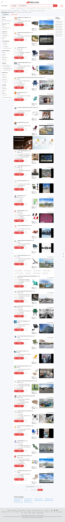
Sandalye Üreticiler (27, 500)
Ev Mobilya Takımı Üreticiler (49, 498)
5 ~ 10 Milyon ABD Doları (7, 66)
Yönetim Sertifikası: (17, 446)
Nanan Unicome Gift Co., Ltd (23, 180)
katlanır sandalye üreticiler (20, 8)
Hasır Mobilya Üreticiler (59, 21)
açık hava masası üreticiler (41, 8)
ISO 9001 (4, 55)
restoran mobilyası (27, 270)
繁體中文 (17, 511)
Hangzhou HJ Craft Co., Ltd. (23, 351)
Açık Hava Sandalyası (19, 273)
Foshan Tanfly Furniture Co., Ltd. (24, 255)
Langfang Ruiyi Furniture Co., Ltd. (24, 165)
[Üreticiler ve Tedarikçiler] (32, 2)
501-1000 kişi (5, 80)
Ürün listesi (5, 14)
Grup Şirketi (4, 37)
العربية (56, 511)
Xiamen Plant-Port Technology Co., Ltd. (25, 425)
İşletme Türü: (16, 50)
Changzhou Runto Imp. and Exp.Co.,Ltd (25, 410)
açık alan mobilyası (46, 270)
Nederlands (60, 511)
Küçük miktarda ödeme (7, 48)
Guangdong (5, 88)
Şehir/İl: (15, 22)
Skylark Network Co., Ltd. (22, 440)
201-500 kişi (4, 79)
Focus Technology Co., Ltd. (32, 515)
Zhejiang (4, 86)
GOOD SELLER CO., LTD (22, 47)
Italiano (42, 511)
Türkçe (30, 512)
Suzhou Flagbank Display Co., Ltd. (24, 150)
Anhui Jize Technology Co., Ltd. (23, 321)
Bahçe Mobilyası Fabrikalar (49, 500)
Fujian (4, 91)
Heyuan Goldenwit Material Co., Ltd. (24, 225)
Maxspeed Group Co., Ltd (22, 210)
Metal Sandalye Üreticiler (59, 35)
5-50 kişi (4, 74)
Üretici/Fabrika (5, 35)
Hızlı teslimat (5, 46)
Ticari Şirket (5, 33)
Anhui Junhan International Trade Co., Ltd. (26, 336)
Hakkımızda (9, 510)
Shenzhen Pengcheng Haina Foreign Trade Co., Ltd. (27, 107)
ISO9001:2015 (5, 57)
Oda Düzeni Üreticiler (59, 34)
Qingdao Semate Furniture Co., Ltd (24, 366)
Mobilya (4, 19)
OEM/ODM (5, 43)
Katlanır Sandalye (18, 270)
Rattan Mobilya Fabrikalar (18, 501)
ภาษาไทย (26, 512)
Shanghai (4, 93)
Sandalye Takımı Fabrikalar (38, 500)
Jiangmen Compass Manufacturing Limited (26, 395)
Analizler (51, 510)
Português (38, 511)
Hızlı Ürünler (46, 510)
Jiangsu (4, 90)
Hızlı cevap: (16, 67)
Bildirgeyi (14, 510)
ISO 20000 (4, 59)
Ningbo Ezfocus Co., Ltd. (22, 92)
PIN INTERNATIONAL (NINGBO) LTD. (24, 455)
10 (35, 486)
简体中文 (12, 511)
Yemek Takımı (28, 273)
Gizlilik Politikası (28, 510)
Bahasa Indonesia (40, 512)
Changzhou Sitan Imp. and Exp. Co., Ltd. (25, 306)
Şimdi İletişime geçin (19, 25)
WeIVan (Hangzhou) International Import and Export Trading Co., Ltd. (31, 77)
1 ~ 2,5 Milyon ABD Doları (7, 70)
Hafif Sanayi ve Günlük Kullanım (6, 24)
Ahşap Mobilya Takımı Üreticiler (38, 498)
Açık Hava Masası (37, 270)
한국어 (52, 511)
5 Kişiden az (4, 77)
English (8, 511)
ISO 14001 (4, 54)
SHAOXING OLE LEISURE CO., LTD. (24, 17)
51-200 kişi (4, 76)
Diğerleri (4, 52)
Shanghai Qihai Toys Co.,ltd (23, 122)
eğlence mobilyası (36, 273)
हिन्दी (22, 512)
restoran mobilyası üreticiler (31, 8)
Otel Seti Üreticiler (17, 500)
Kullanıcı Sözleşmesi (20, 510)
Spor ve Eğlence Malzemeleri (7, 21)
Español (29, 511)
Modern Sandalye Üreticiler (28, 498)
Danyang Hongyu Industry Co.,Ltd (24, 62)
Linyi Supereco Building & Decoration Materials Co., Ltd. (28, 276)
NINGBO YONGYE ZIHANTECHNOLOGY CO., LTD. (27, 380)
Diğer (3, 38)
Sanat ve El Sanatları (6, 27)
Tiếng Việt (34, 512)
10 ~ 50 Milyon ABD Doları (7, 68)
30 (38, 486)
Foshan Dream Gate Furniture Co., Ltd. (25, 32)
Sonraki (39, 489)
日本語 (21, 511)
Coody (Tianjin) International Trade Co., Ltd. (26, 291)
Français (25, 511)
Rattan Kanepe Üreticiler (59, 22)
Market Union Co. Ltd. (21, 195)
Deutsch (33, 511)
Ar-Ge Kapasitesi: (17, 53)
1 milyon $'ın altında (6, 65)
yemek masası (45, 273)
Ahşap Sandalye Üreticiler (18, 498)
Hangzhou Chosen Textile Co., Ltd (24, 470)
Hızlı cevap (5, 44)
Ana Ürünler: (16, 20)
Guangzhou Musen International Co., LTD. (25, 240)
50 (40, 486)
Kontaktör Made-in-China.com (38, 510)
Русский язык (47, 511)
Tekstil (4, 26)
